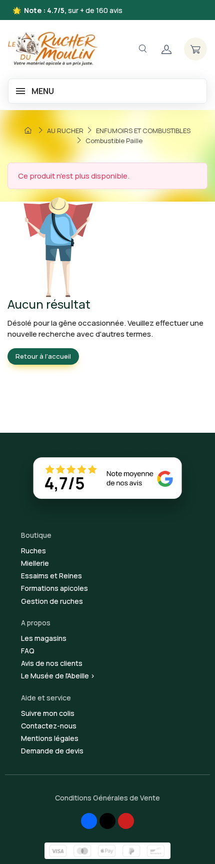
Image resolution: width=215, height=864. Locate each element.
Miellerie (35, 563)
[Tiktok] (108, 821)
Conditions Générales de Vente (107, 797)
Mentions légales (49, 738)
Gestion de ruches (52, 601)
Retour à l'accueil (43, 356)
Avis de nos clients (51, 663)
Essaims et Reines (51, 575)
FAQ (27, 650)
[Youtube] (126, 821)
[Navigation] (142, 49)
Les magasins (43, 638)
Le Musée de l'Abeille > (58, 675)
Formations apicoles (54, 588)
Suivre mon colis (47, 713)
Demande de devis (52, 750)
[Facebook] (89, 821)
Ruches (33, 550)
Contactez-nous (48, 725)
